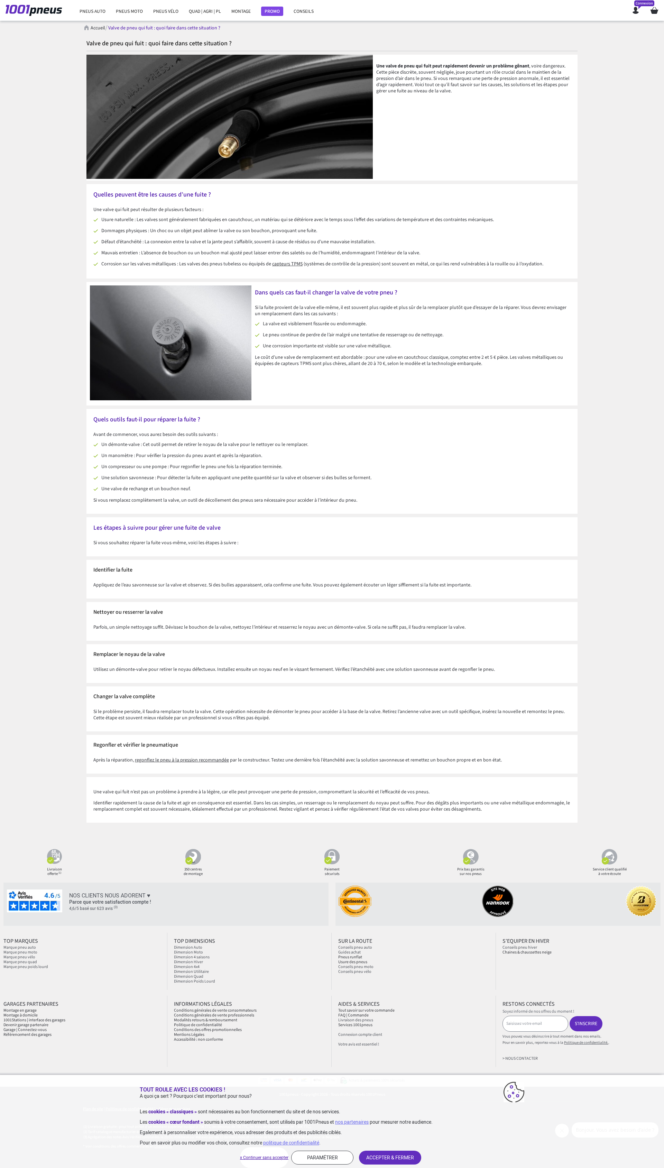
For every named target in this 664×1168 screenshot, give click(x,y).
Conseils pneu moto (356, 967)
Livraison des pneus (355, 1020)
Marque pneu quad (20, 962)
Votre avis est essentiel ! (358, 1044)
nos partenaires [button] (352, 1122)
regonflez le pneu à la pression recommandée (182, 760)
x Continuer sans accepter (264, 1157)
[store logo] (36, 10)
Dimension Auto (188, 947)
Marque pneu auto (19, 947)
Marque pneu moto (20, 952)
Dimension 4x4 (187, 967)
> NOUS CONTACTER (520, 1058)
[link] (92, 11)
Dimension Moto (188, 952)
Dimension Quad (188, 976)
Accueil (98, 28)
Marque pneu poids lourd (25, 967)
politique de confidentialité (291, 1143)
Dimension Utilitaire (191, 972)
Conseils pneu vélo (354, 972)
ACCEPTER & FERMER (390, 1157)
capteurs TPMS (287, 264)
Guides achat (349, 952)
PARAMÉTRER (322, 1157)
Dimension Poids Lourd (194, 981)
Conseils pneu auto (355, 947)
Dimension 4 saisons (192, 957)
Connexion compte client (360, 1035)
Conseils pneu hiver (519, 947)
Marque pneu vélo (19, 957)
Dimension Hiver (188, 962)
